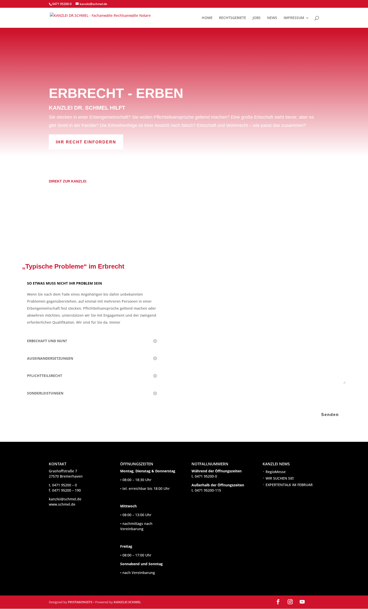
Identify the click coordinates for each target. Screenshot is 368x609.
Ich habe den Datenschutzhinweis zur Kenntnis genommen (268, 391)
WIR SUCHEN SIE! (280, 478)
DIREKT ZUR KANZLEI (67, 181)
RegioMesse (276, 471)
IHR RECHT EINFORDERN (86, 142)
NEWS (272, 18)
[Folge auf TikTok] (314, 602)
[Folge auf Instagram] (290, 602)
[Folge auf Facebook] (278, 602)
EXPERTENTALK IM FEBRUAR (289, 484)
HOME (207, 18)
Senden (330, 415)
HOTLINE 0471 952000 (77, 159)
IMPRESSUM (294, 18)
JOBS (257, 18)
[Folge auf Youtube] (302, 602)
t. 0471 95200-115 (206, 490)
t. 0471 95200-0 (204, 476)
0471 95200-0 (62, 4)
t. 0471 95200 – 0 (63, 485)
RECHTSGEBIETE (232, 18)
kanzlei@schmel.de (65, 499)
